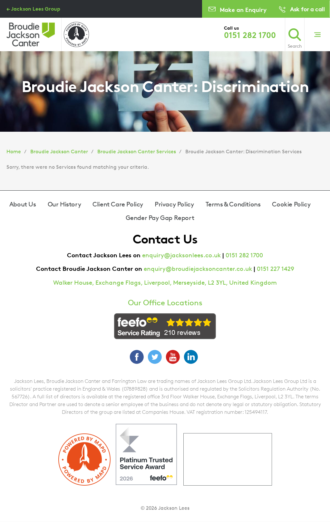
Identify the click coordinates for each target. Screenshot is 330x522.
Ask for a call (307, 9)
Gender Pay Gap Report (160, 218)
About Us (22, 204)
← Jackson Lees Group (33, 8)
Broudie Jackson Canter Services (136, 151)
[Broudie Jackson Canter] (30, 34)
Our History (64, 204)
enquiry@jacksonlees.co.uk (181, 255)
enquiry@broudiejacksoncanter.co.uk (198, 268)
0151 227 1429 (275, 268)
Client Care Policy (117, 204)
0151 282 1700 (250, 35)
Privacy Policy (174, 204)
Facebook (136, 357)
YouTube (172, 357)
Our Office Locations (165, 302)
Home (13, 151)
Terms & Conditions (233, 204)
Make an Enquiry (243, 9)
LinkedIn (191, 357)
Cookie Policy (291, 204)
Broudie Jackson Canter (59, 151)
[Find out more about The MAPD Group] (76, 34)
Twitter (154, 357)
